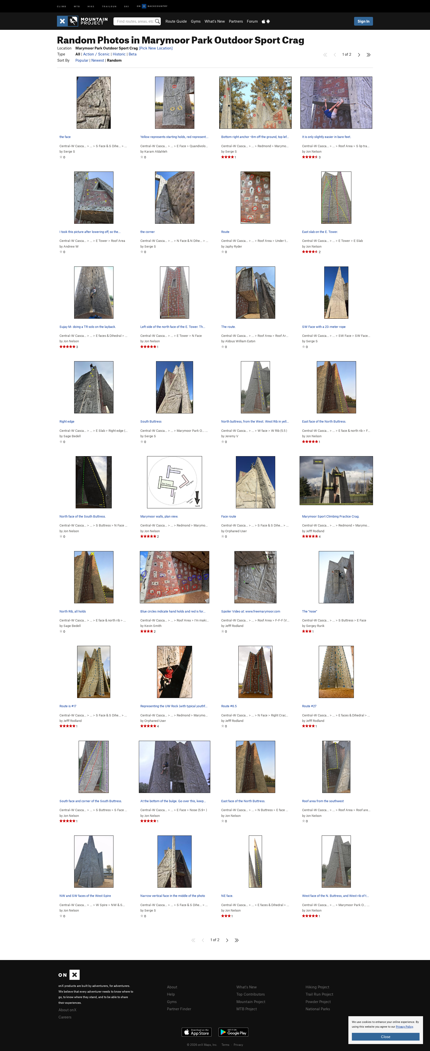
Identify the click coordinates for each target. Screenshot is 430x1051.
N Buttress (265, 810)
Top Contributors (250, 994)
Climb (61, 6)
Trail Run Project (319, 994)
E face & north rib (350, 431)
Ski (126, 6)
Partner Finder (179, 1009)
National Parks (318, 1009)
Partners (236, 21)
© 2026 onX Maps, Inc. (202, 1044)
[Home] (84, 21)
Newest (97, 60)
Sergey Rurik (315, 626)
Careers (64, 1017)
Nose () (198, 810)
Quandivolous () (204, 146)
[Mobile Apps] (266, 21)
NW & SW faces (122, 905)
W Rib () (279, 431)
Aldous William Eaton (240, 341)
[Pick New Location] (156, 48)
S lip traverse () (369, 146)
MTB (77, 6)
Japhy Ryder (233, 246)
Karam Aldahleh (155, 151)
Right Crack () (286, 715)
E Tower (102, 241)
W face (263, 431)
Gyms (196, 21)
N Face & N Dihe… (189, 241)
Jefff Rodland (315, 531)
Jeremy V (231, 436)
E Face (181, 146)
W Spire (102, 905)
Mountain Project (250, 1001)
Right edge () (119, 431)
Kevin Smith (152, 626)
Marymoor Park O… (191, 431)
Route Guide (176, 21)
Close (385, 1036)
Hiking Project (317, 987)
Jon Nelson (314, 151)
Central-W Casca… (72, 146)
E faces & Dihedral (108, 336)
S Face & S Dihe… (108, 146)
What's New (215, 21)
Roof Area (345, 146)
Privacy (238, 1044)
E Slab (358, 241)
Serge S (69, 151)
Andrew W (71, 246)
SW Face (344, 336)
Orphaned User (236, 531)
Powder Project (318, 1001)
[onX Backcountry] (152, 6)
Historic (119, 54)
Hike (91, 6)
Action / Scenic (96, 54)
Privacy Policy (404, 1026)
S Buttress (103, 525)
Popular (81, 60)
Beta (133, 54)
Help (171, 994)
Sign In (364, 21)
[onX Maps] (69, 978)
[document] (386, 1030)
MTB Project (246, 1009)
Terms (225, 1044)
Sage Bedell (72, 436)
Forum (252, 21)
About (172, 987)
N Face (197, 336)
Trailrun (109, 6)
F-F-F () (283, 620)
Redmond (264, 146)
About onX (67, 1009)
